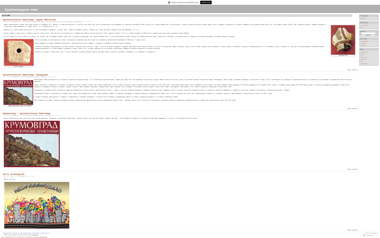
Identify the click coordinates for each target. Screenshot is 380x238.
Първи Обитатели (78, 21)
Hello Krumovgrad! (14, 174)
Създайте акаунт (365, 52)
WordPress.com (364, 63)
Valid (364, 59)
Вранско (43, 21)
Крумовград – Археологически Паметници (26, 113)
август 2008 (363, 43)
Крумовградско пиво (21, 9)
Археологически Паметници (32, 21)
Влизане (363, 53)
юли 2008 (363, 45)
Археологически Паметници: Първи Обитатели (29, 20)
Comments (364, 57)
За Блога (363, 18)
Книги (42, 115)
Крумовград (63, 21)
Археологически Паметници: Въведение (25, 75)
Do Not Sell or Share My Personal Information (32, 237)
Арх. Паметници (15, 21)
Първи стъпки (206, 2)
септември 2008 (365, 41)
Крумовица (69, 21)
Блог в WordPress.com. (8, 237)
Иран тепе (56, 21)
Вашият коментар (352, 69)
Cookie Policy (35, 235)
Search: (363, 31)
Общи (12, 176)
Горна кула (49, 21)
